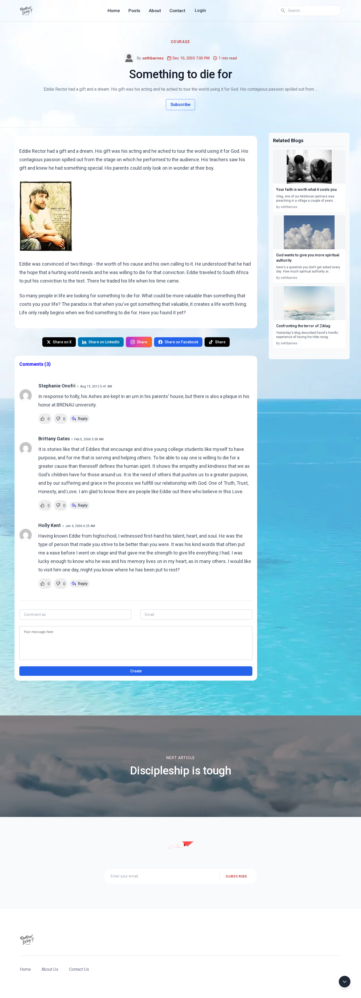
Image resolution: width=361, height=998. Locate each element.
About (155, 10)
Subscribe (180, 104)
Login (200, 10)
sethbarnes (153, 58)
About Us (49, 969)
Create (136, 671)
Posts (134, 10)
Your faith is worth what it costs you (306, 189)
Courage (180, 42)
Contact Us (79, 969)
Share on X (62, 342)
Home (114, 10)
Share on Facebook (181, 342)
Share (142, 342)
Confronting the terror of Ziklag (303, 326)
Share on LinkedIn (104, 342)
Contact (177, 10)
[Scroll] (344, 981)
